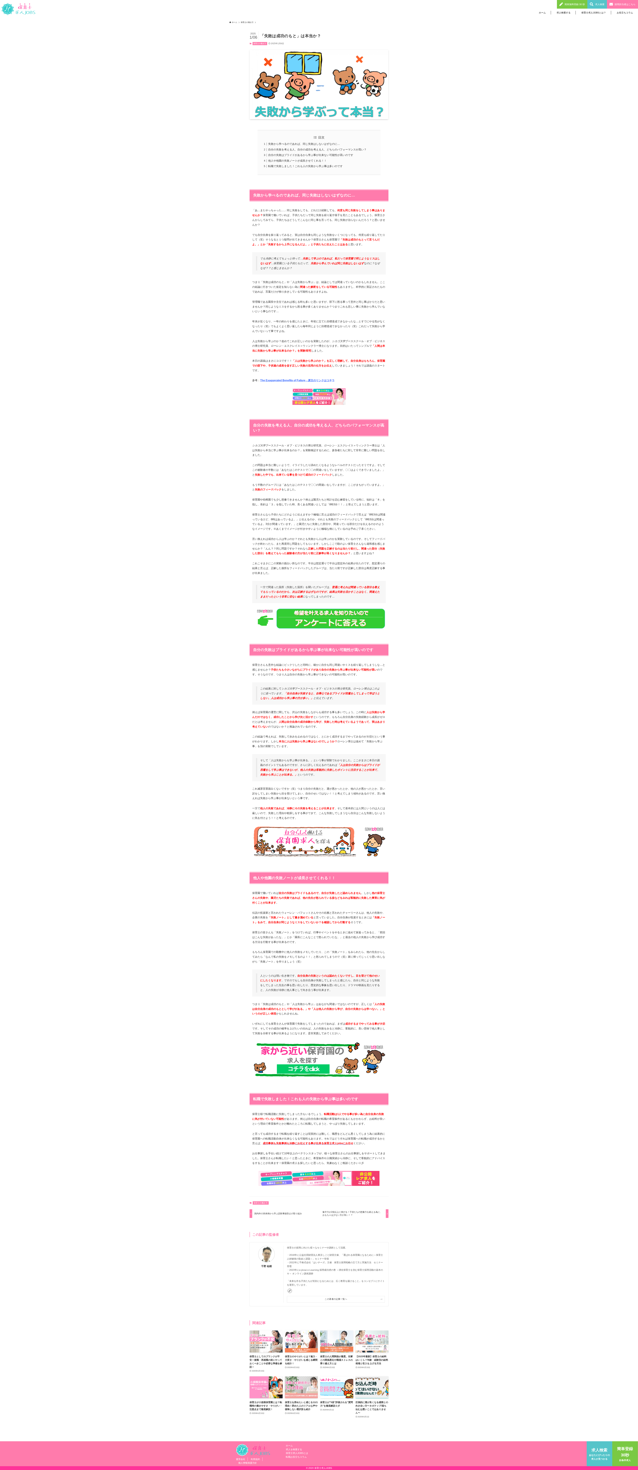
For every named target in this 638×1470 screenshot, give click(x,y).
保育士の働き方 (259, 44)
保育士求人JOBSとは (297, 1453)
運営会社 (240, 1459)
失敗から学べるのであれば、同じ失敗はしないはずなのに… (304, 143)
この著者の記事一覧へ (336, 1299)
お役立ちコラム (625, 12)
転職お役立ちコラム (296, 1457)
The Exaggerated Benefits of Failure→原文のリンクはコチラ (297, 380)
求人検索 (599, 4)
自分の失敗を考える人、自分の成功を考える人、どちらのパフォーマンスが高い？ (317, 149)
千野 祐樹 (266, 1266)
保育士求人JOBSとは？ (593, 12)
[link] (290, 1291)
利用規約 (255, 1459)
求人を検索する (294, 1449)
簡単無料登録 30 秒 (575, 4)
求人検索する (564, 12)
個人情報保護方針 (247, 1463)
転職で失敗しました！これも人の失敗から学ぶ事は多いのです (305, 166)
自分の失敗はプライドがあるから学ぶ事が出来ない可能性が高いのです (310, 155)
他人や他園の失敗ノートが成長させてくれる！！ (297, 160)
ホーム (542, 12)
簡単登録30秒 (625, 1454)
